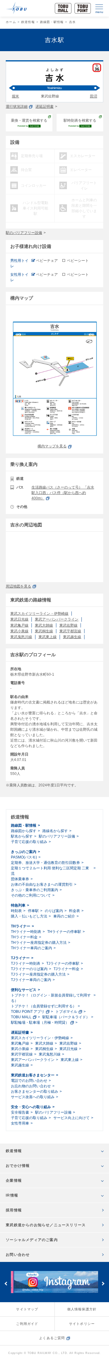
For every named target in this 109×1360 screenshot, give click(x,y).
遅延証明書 (44, 106)
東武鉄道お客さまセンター (32, 1075)
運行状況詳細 (17, 106)
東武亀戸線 (19, 625)
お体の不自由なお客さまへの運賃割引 (42, 884)
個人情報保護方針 (82, 1309)
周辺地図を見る (18, 586)
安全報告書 (20, 1112)
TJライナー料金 (66, 969)
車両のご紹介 (64, 916)
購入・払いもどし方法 (29, 916)
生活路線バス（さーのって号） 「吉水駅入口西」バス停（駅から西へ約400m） (62, 492)
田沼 (93, 96)
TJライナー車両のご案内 (31, 980)
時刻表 (16, 911)
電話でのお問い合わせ (29, 1080)
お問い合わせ (18, 1255)
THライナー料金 (24, 937)
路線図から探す (23, 831)
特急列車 (18, 905)
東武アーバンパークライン (56, 619)
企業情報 (14, 1180)
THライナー (20, 926)
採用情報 (14, 1210)
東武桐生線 (44, 631)
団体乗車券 (20, 879)
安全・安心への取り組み (31, 1107)
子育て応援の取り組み (29, 842)
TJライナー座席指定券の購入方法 (38, 974)
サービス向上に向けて (71, 1118)
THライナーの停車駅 (64, 932)
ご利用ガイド (27, 1323)
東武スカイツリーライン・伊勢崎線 (39, 613)
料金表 (74, 911)
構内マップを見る (52, 446)
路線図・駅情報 (52, 22)
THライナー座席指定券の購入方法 (39, 942)
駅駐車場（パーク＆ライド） (66, 1017)
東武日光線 (19, 619)
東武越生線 (72, 637)
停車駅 (33, 911)
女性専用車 (20, 1123)
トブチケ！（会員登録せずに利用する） (43, 1006)
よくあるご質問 (52, 1338)
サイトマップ (27, 1309)
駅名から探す (22, 836)
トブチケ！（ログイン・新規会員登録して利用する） (51, 998)
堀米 (15, 96)
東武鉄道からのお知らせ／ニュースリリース (46, 1225)
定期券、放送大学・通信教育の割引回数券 (45, 863)
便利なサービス (23, 990)
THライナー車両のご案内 (31, 948)
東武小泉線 (19, 631)
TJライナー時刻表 (25, 963)
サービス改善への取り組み (32, 1097)
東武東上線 (47, 637)
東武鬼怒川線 (21, 637)
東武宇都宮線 (70, 631)
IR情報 (12, 1195)
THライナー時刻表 (26, 932)
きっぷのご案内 (23, 852)
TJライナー (20, 958)
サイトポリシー (82, 1323)
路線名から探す (55, 831)
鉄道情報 (28, 22)
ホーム (11, 22)
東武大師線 (44, 625)
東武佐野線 (68, 625)
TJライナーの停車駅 (62, 963)
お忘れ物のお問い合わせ (31, 1086)
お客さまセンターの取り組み (34, 1091)
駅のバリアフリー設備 (24, 233)
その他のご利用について (31, 895)
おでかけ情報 (18, 1166)
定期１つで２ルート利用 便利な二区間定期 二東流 (50, 871)
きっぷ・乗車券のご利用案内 (34, 890)
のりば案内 (54, 911)
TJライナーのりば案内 (29, 969)
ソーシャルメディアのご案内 (32, 1240)
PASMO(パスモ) (24, 857)
